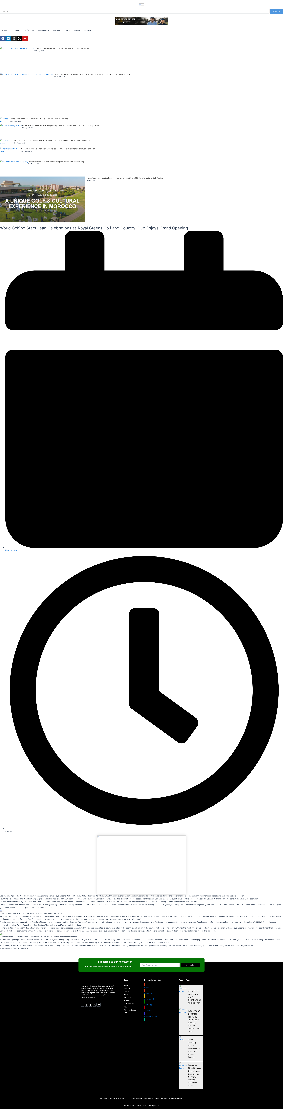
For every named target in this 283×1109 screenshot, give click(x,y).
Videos (77, 30)
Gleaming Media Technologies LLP (147, 1105)
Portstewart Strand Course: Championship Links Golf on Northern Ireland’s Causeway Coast (60, 125)
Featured (56, 30)
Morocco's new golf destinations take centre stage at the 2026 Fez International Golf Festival (124, 178)
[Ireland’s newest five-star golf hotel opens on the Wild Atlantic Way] (14, 168)
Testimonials (129, 1004)
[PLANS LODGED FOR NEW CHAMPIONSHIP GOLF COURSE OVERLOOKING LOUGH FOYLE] (7, 143)
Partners (127, 1001)
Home (4, 30)
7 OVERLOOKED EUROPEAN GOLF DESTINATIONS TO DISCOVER (61, 48)
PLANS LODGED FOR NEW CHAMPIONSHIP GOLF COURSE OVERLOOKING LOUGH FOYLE (52, 141)
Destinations (43, 30)
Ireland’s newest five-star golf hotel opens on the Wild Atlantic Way (56, 161)
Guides (126, 994)
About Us (127, 988)
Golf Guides (29, 30)
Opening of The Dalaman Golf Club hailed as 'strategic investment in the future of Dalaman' (59, 149)
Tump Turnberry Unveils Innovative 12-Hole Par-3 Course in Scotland (39, 119)
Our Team (127, 997)
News (67, 30)
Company (16, 30)
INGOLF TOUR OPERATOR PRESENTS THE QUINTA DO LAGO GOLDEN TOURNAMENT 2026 (92, 74)
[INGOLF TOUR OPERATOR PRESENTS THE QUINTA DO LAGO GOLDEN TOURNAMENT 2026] (27, 95)
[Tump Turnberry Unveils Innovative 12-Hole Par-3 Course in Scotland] (5, 120)
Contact (87, 30)
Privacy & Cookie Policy (130, 1011)
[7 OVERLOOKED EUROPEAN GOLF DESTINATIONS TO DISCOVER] (17, 60)
